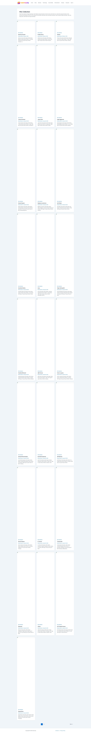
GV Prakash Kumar (61, 626)
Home (32, 2)
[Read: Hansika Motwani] (26, 333)
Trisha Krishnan (21, 119)
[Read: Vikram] (65, 25)
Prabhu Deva (41, 34)
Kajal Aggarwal (60, 119)
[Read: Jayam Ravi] (46, 80)
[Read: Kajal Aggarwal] (65, 80)
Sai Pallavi (59, 203)
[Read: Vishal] (46, 587)
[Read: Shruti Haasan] (26, 502)
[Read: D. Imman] (46, 502)
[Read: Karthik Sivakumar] (46, 417)
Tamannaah (59, 541)
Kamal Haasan (21, 203)
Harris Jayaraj (60, 372)
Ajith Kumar (40, 372)
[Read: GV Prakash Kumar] (65, 587)
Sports (72, 2)
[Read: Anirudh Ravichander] (26, 417)
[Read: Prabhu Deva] (46, 25)
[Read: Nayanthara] (26, 672)
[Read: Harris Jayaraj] (65, 333)
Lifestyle (62, 2)
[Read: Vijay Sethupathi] (65, 248)
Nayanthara (20, 711)
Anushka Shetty (21, 288)
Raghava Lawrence (42, 203)
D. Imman (40, 541)
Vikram (58, 34)
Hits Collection (20, 32)
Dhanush (20, 626)
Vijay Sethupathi (61, 288)
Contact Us (57, 730)
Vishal (39, 626)
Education (67, 2)
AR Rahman (59, 456)
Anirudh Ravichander (23, 456)
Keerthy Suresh (21, 34)
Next (71, 724)
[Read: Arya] (46, 248)
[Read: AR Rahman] (65, 417)
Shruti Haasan (21, 541)
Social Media (50, 2)
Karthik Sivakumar (42, 456)
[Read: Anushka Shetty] (26, 248)
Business (39, 2)
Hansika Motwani (22, 372)
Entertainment (57, 2)
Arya (39, 288)
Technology (45, 2)
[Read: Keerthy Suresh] (26, 25)
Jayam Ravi (40, 119)
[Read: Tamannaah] (65, 502)
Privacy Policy (62, 730)
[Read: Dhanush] (26, 587)
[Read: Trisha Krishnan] (26, 80)
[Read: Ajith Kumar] (46, 333)
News (36, 2)
